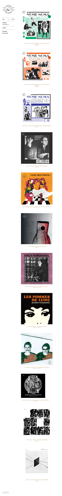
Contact (4, 27)
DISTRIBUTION (5, 24)
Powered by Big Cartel (5, 493)
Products (4, 22)
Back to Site (5, 33)
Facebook (4, 31)
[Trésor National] (8, 10)
